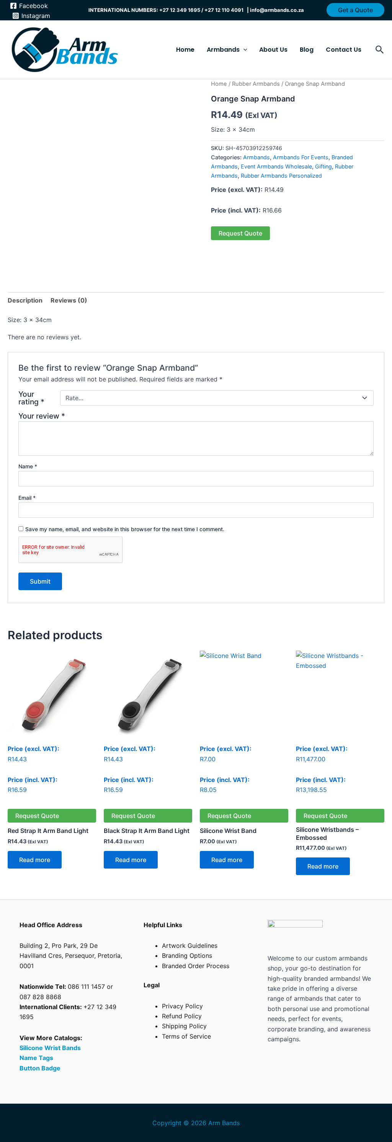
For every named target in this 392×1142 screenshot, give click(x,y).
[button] (355, 10)
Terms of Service (186, 1036)
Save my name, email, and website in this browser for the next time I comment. (124, 529)
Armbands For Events (300, 157)
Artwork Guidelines (189, 945)
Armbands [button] (223, 49)
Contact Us (343, 49)
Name (27, 466)
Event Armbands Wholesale (276, 166)
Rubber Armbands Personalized (281, 175)
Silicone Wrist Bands (50, 1048)
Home (185, 49)
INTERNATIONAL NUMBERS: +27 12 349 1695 (144, 10)
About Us (273, 49)
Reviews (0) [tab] (69, 300)
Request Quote (240, 233)
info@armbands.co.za (277, 10)
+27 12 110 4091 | (227, 10)
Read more (34, 860)
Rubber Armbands (256, 83)
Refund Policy (182, 1016)
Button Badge (40, 1068)
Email (27, 497)
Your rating (31, 398)
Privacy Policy (182, 1006)
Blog (307, 49)
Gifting (323, 166)
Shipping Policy (184, 1026)
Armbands (256, 157)
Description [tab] (25, 300)
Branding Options (187, 955)
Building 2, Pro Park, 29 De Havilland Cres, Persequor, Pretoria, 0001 (71, 956)
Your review (41, 415)
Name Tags (37, 1058)
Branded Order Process (195, 966)
